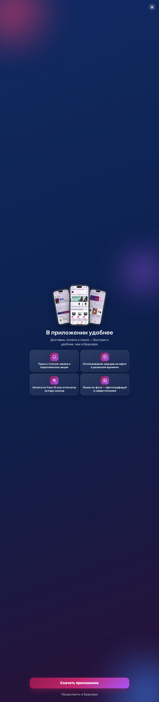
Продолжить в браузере (79, 694)
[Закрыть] (152, 7)
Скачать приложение (79, 683)
